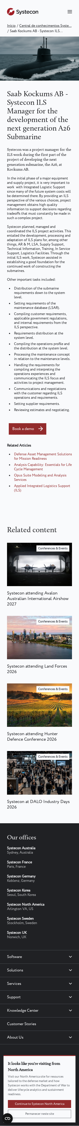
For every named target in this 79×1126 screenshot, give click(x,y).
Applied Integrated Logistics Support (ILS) (42, 488)
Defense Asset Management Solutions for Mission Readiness (43, 456)
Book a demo (23, 429)
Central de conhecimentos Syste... (45, 25)
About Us (15, 1037)
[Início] (22, 14)
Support (14, 997)
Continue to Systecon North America (39, 1104)
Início (11, 25)
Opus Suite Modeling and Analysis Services (40, 477)
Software (14, 957)
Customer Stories (21, 1024)
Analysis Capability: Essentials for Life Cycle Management (43, 467)
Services (14, 984)
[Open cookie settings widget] (7, 1118)
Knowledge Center (22, 1010)
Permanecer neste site (39, 1114)
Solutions (15, 970)
